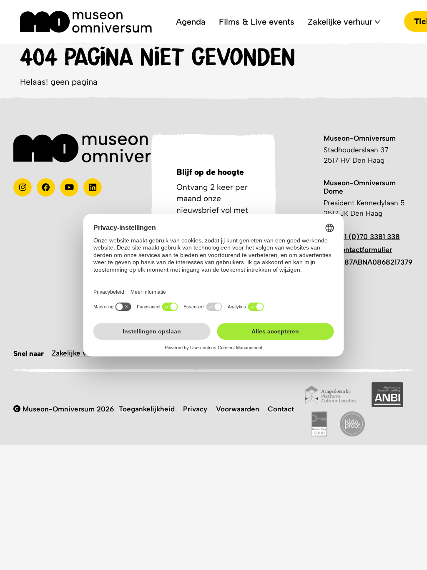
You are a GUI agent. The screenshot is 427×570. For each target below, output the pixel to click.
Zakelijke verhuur (80, 353)
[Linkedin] (92, 187)
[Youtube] (69, 187)
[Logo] (86, 22)
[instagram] (22, 187)
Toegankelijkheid (147, 409)
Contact (281, 409)
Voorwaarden (237, 409)
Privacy (195, 409)
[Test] (46, 187)
